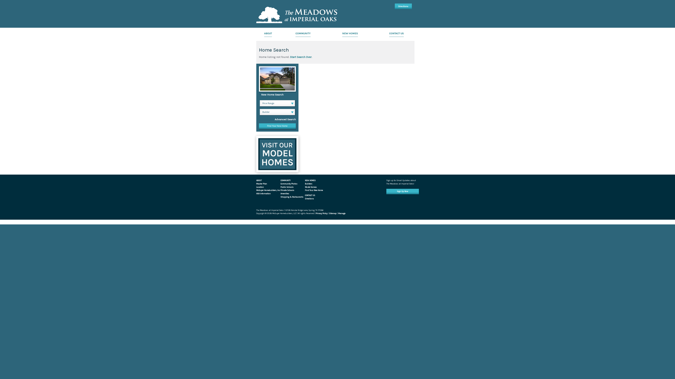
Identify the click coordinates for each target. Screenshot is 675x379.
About (268, 33)
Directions (403, 6)
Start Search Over (301, 57)
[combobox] (277, 103)
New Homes (350, 33)
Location (260, 187)
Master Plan (261, 184)
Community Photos (289, 184)
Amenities (285, 193)
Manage (341, 213)
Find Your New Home (314, 190)
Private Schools (287, 190)
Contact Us (396, 33)
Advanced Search (285, 119)
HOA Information (263, 193)
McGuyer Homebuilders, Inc (268, 190)
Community (303, 33)
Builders (308, 184)
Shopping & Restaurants (292, 197)
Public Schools (287, 187)
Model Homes (311, 187)
